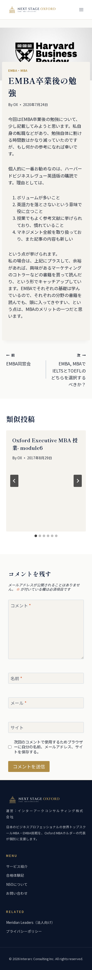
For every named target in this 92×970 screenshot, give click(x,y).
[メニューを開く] (81, 9)
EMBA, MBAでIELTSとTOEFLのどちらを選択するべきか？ (68, 369)
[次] (78, 481)
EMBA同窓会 (18, 359)
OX (15, 104)
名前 (16, 678)
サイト (17, 728)
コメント (20, 605)
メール (18, 703)
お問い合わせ (17, 893)
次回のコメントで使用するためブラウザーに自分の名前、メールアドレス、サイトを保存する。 (48, 747)
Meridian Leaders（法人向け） (30, 922)
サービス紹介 (17, 866)
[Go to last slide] (14, 481)
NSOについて (17, 884)
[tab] (35, 536)
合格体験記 (15, 875)
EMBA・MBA (18, 70)
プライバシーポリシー (24, 931)
